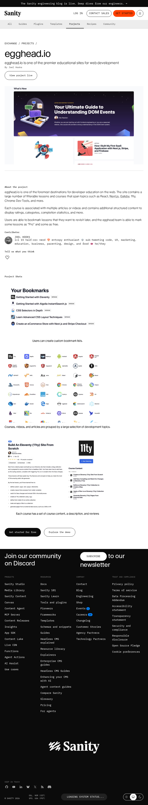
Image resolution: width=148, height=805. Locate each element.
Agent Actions (15, 657)
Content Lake (14, 639)
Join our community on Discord (33, 559)
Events (81, 608)
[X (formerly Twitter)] (35, 787)
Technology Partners (91, 639)
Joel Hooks (15, 67)
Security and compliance (121, 627)
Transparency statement (121, 617)
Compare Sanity (51, 693)
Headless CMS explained (49, 641)
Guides (23, 23)
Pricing (45, 705)
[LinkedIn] (21, 787)
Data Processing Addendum (123, 598)
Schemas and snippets (55, 626)
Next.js (114, 196)
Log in (78, 13)
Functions (11, 651)
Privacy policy (123, 584)
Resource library (52, 648)
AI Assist (11, 663)
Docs (43, 584)
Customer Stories (88, 626)
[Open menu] (140, 13)
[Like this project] (7, 257)
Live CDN (11, 645)
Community (109, 23)
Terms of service (124, 590)
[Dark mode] (140, 797)
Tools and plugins (53, 602)
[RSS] (42, 787)
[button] (57, 312)
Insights (11, 626)
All (10, 23)
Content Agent (15, 608)
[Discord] (49, 787)
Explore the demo (59, 532)
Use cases (11, 669)
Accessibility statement (122, 608)
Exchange (11, 43)
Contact (81, 584)
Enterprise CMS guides (51, 663)
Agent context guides (55, 686)
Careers (81, 614)
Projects (74, 23)
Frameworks (48, 614)
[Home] (13, 14)
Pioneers (46, 608)
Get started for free (22, 532)
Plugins (38, 23)
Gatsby (124, 196)
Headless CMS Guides (55, 671)
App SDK (10, 632)
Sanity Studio (15, 584)
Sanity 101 (48, 590)
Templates (56, 23)
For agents (48, 711)
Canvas (9, 602)
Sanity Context (15, 596)
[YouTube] (14, 787)
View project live (20, 75)
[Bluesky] (28, 787)
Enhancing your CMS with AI (54, 678)
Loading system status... (85, 796)
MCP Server (12, 614)
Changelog (83, 620)
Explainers (48, 654)
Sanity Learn (49, 596)
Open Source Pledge (126, 645)
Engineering (84, 596)
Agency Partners (87, 632)
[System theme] (133, 797)
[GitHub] (7, 787)
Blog (79, 590)
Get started (124, 13)
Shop (79, 602)
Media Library (15, 590)
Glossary (46, 699)
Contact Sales (99, 13)
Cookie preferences (126, 651)
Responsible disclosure (120, 637)
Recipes (91, 23)
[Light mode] (126, 797)
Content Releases (17, 620)
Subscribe (93, 556)
